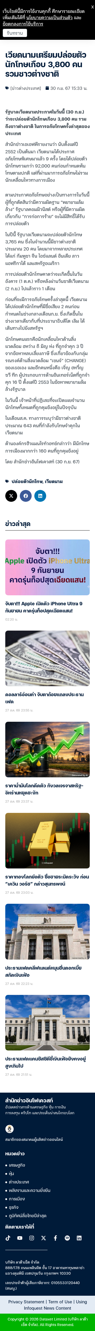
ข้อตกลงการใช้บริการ (23, 23)
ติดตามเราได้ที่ (19, 1227)
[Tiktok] (8, 1238)
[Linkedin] (79, 1238)
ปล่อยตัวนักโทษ (27, 481)
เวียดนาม (54, 481)
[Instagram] (31, 1238)
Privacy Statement (26, 1301)
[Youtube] (19, 1238)
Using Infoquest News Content (55, 1304)
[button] (11, 496)
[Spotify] (67, 1238)
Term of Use (60, 1301)
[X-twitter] (43, 1238)
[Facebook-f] (55, 1238)
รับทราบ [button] (15, 33)
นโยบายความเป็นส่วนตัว (49, 17)
